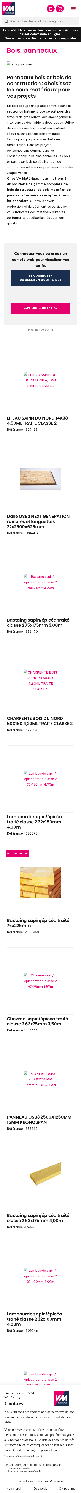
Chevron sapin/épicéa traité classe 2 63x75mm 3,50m (37, 1021)
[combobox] (40, 21)
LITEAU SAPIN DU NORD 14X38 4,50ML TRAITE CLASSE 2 (37, 421)
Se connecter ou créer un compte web (40, 278)
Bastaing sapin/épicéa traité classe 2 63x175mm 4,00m (38, 1218)
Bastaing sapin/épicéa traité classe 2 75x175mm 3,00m (38, 623)
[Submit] (6, 21)
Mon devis (51, 8)
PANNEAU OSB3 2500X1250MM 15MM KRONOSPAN (39, 1120)
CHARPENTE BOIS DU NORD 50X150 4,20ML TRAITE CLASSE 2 (40, 721)
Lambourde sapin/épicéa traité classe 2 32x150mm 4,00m (34, 822)
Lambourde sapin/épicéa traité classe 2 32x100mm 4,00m (34, 1319)
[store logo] (8, 8)
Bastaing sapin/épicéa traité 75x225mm (38, 923)
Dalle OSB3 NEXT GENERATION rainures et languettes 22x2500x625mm (38, 521)
